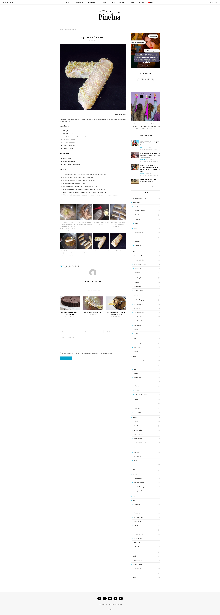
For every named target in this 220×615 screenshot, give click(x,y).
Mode (135, 228)
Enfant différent (138, 538)
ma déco (136, 465)
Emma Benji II (137, 278)
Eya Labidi (136, 282)
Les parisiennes (138, 569)
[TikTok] (121, 598)
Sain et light (137, 408)
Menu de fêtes (138, 377)
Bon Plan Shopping (139, 300)
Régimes (136, 399)
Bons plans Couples (139, 317)
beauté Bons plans (140, 210)
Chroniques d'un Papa (139, 260)
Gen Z (134, 496)
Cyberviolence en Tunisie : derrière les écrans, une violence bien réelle (145, 59)
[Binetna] (110, 15)
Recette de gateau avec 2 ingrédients (70, 313)
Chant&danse (143, 159)
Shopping (137, 241)
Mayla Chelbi (137, 286)
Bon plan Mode (139, 233)
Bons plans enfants (139, 321)
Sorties (136, 333)
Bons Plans (79, 2)
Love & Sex (137, 347)
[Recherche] (210, 2)
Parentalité (92, 2)
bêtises (136, 525)
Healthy (136, 373)
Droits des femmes (145, 54)
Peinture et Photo (138, 434)
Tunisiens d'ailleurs (138, 564)
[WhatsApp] (78, 266)
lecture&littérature (139, 430)
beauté (136, 206)
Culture (141, 2)
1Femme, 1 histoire (139, 256)
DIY (134, 470)
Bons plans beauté (139, 312)
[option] (145, 50)
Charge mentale (138, 478)
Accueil (61, 29)
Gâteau (93, 34)
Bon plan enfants (138, 534)
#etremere (137, 513)
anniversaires (137, 521)
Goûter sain (137, 542)
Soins (136, 223)
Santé (114, 2)
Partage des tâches (139, 491)
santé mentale (138, 560)
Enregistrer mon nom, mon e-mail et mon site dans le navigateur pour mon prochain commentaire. (88, 353)
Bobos (135, 530)
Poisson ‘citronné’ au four (92, 312)
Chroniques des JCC (140, 443)
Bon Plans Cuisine (138, 304)
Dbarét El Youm (138, 365)
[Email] (72, 266)
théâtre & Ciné (138, 438)
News (141, 147)
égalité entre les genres (140, 487)
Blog (134, 251)
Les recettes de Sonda (141, 394)
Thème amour (137, 412)
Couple (104, 2)
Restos (136, 404)
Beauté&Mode (136, 202)
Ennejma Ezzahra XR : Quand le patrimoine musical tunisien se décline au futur (150, 155)
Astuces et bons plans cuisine (142, 361)
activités (136, 422)
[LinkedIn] (75, 266)
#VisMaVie (138, 268)
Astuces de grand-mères (139, 198)
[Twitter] (69, 266)
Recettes (136, 382)
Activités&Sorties (138, 517)
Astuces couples (138, 343)
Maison (136, 329)
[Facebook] (66, 266)
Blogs (132, 2)
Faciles (137, 386)
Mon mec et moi (138, 351)
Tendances (138, 245)
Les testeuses (137, 325)
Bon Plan (137, 272)
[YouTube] (110, 598)
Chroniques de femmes (140, 264)
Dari (134, 448)
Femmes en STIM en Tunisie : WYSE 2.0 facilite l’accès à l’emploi (149, 143)
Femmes (68, 2)
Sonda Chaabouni (93, 281)
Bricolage (136, 452)
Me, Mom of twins (138, 290)
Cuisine (122, 2)
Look (136, 237)
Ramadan (135, 552)
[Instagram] (105, 598)
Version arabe (136, 573)
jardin (135, 460)
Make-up (137, 219)
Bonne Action (137, 308)
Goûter (136, 369)
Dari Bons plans (138, 456)
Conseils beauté (139, 215)
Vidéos (134, 577)
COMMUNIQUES (138, 504)
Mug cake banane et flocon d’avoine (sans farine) (116, 313)
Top (110, 609)
